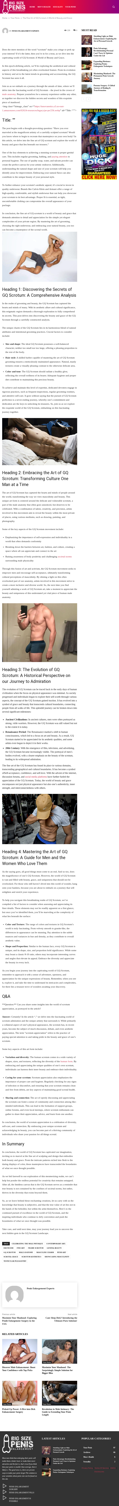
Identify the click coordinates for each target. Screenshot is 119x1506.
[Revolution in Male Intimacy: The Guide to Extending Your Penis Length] (59, 1393)
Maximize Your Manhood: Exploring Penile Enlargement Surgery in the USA (19, 1321)
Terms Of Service (102, 1468)
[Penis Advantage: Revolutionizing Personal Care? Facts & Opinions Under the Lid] (87, 52)
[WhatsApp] (53, 40)
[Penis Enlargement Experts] (5, 31)
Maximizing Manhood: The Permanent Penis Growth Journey (104, 75)
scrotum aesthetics (31, 1257)
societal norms (65, 556)
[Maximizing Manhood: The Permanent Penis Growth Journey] (87, 77)
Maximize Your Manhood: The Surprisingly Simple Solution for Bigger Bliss (57, 1370)
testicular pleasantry (15, 1261)
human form (67, 1061)
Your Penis (7, 1362)
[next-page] (88, 99)
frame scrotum (35, 1248)
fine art (21, 1248)
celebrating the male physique (27, 1244)
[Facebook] (25, 40)
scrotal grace (11, 1257)
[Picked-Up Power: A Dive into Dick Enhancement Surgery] (19, 1393)
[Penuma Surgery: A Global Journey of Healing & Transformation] (87, 89)
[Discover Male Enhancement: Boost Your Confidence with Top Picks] (19, 1351)
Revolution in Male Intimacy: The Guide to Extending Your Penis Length (58, 1412)
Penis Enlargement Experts (25, 31)
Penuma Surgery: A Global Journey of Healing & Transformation (104, 87)
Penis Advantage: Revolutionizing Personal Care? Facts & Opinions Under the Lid (64, 1461)
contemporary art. (56, 1244)
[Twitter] (35, 40)
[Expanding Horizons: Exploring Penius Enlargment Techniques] (87, 65)
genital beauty (54, 1248)
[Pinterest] (44, 40)
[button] (113, 7)
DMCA (113, 1468)
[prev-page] (83, 99)
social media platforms (36, 776)
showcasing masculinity (57, 1257)
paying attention (59, 156)
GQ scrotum (9, 1252)
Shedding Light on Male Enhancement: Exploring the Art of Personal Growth (105, 38)
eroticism (8, 1248)
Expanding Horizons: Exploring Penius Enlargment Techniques (103, 63)
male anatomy (9, 94)
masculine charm (45, 1252)
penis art (61, 1252)
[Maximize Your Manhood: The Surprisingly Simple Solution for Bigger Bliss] (59, 1351)
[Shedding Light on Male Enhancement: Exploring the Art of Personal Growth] (87, 40)
